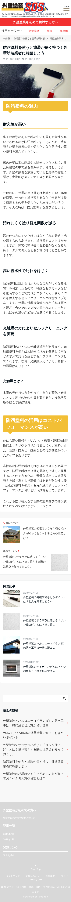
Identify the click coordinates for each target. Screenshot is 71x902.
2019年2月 (8, 834)
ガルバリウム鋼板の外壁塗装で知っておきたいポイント (33, 735)
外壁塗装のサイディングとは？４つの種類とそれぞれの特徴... (44, 668)
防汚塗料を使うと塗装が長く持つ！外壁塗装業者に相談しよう (33, 764)
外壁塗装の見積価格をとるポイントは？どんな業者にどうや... (44, 599)
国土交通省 (8, 855)
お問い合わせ (33, 876)
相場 (49, 30)
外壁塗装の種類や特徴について (19, 818)
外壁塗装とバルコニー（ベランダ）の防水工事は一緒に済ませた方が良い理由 (33, 723)
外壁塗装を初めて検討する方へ (35, 22)
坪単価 (64, 30)
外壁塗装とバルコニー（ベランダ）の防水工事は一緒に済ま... (44, 645)
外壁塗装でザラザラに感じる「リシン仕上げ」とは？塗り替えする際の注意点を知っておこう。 (33, 749)
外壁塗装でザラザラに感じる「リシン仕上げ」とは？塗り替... (44, 622)
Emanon (43, 896)
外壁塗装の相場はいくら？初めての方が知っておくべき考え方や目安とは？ (33, 776)
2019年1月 (8, 839)
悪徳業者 (34, 30)
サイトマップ (13, 876)
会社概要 (50, 876)
